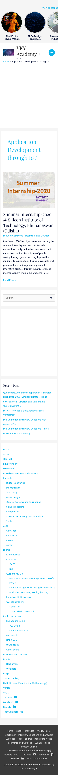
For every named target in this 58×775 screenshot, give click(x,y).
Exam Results (13, 554)
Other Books (12, 649)
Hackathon (12, 664)
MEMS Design (13, 497)
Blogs (6, 673)
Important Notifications (18, 597)
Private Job (12, 535)
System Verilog (11, 678)
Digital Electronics (15, 483)
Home (6, 61)
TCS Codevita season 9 (21, 611)
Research (11, 540)
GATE (12, 564)
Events (6, 659)
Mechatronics (13, 487)
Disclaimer (8, 468)
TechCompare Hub (13, 711)
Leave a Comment (13, 235)
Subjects (7, 478)
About (6, 454)
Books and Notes (12, 616)
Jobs (5, 526)
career (9, 545)
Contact (7, 459)
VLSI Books (14, 625)
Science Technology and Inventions (24, 516)
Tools (9, 521)
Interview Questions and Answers (20, 473)
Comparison (12, 511)
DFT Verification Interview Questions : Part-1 (26, 428)
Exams (6, 549)
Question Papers (15, 601)
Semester (14, 606)
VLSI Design (12, 492)
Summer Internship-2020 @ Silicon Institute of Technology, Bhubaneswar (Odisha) (28, 222)
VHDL (6, 692)
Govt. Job (11, 530)
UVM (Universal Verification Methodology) (25, 683)
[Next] (55, 21)
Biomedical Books (18, 630)
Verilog (7, 687)
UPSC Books (12, 644)
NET (11, 569)
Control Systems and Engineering (23, 502)
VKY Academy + (29, 51)
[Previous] (2, 21)
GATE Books (12, 635)
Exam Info (11, 559)
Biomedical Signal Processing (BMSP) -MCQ (32, 587)
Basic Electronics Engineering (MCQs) (28, 592)
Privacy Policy (10, 463)
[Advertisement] (29, 95)
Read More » (9, 280)
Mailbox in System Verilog (16, 433)
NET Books (11, 640)
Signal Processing (15, 506)
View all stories (50, 8)
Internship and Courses (37, 235)
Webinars (11, 668)
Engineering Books (15, 621)
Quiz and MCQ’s (14, 573)
